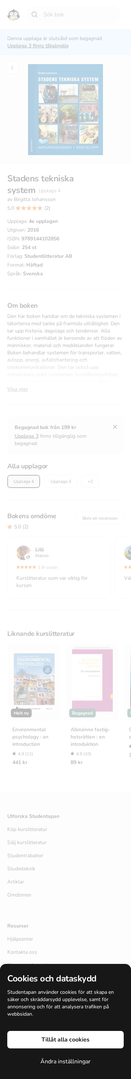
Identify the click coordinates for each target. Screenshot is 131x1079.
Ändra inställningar (65, 1062)
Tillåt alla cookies (65, 1040)
